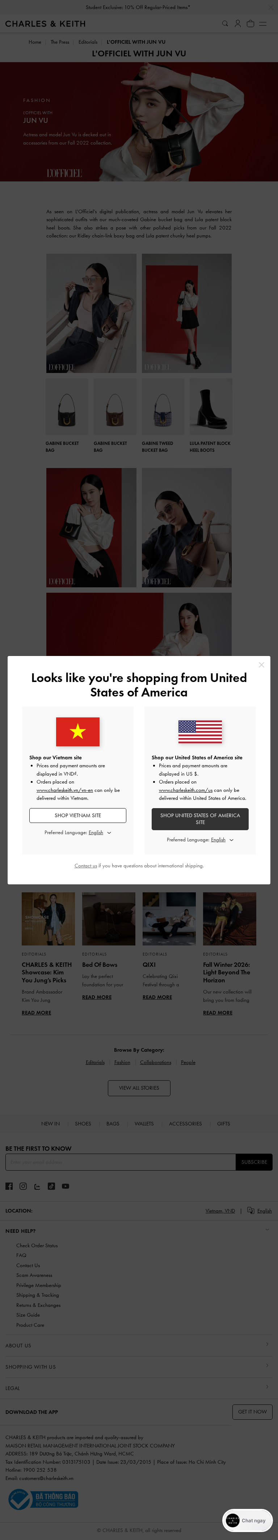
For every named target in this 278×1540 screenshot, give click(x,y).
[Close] (261, 665)
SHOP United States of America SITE (200, 819)
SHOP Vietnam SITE (78, 815)
